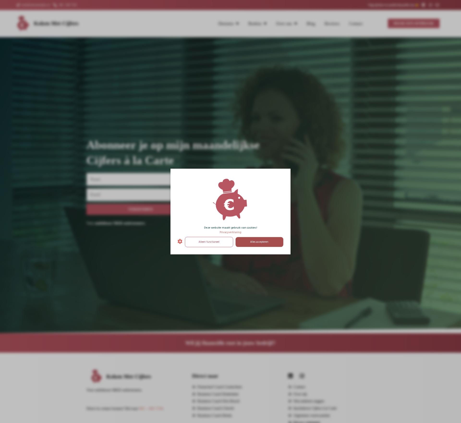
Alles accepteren (259, 242)
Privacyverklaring (230, 232)
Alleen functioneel (209, 242)
